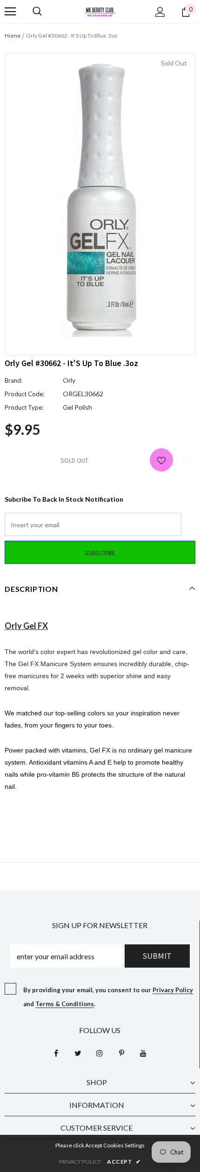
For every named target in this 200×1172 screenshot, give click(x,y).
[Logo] (100, 11)
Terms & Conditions (64, 1004)
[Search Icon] (37, 11)
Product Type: (24, 407)
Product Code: (24, 394)
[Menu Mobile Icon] (10, 11)
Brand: (13, 380)
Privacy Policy (173, 990)
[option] (100, 197)
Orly (69, 380)
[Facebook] (55, 1053)
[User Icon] (160, 12)
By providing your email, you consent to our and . (108, 997)
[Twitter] (77, 1053)
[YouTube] (143, 1053)
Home (12, 35)
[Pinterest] (121, 1053)
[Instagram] (99, 1053)
